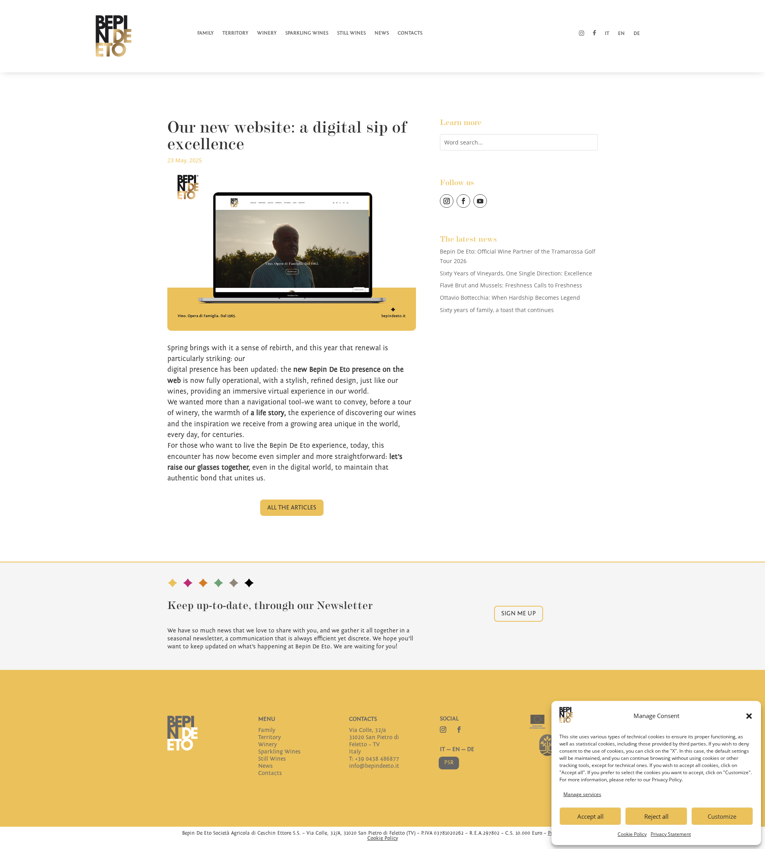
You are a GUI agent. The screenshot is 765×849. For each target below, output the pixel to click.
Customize (722, 816)
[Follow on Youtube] (480, 201)
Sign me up (518, 613)
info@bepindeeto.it (374, 766)
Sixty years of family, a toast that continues (497, 310)
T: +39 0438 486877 (374, 758)
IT (442, 749)
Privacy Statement (671, 834)
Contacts (410, 33)
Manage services (582, 794)
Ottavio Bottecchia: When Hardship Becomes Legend (510, 297)
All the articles (291, 507)
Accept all (590, 816)
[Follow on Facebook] (463, 201)
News (382, 33)
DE (470, 749)
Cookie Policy (632, 834)
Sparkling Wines (306, 33)
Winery (267, 33)
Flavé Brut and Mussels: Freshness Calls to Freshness (511, 285)
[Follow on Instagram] (446, 201)
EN (456, 749)
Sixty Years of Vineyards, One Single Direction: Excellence (516, 273)
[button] (749, 716)
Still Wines (351, 33)
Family (205, 33)
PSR (448, 762)
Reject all (656, 816)
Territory (235, 33)
